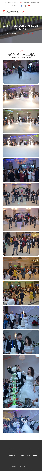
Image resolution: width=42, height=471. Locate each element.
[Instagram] (25, 6)
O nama (21, 455)
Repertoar (14, 458)
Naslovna (11, 33)
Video (35, 455)
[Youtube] (29, 6)
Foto (28, 455)
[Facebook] (21, 6)
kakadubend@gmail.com (31, 2)
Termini (23, 458)
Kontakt (32, 458)
